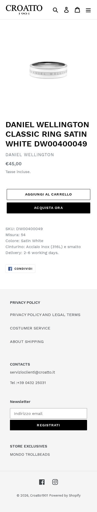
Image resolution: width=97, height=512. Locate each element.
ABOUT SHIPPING (27, 341)
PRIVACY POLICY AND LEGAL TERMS (45, 314)
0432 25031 (35, 383)
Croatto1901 (39, 495)
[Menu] (88, 9)
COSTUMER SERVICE (30, 328)
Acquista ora (48, 208)
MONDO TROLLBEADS (30, 454)
